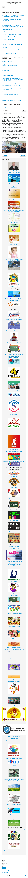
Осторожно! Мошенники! (8, 29)
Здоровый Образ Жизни (14, 626)
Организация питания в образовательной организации (12, 97)
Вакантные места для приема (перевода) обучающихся (12, 88)
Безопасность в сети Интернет (9, 53)
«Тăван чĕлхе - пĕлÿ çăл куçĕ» (14, 343)
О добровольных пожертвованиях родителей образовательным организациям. (13, 16)
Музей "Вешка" (14, 487)
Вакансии (4, 47)
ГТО (14, 705)
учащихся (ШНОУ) (14, 595)
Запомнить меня (6, 866)
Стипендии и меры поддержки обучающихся (12, 91)
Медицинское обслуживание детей (14, 740)
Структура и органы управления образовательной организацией (10, 64)
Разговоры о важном (14, 532)
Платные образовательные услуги (10, 83)
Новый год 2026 (14, 244)
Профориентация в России (14, 390)
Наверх (24, 875)
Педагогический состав (7, 75)
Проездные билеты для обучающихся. (11, 23)
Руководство (5, 73)
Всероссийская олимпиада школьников (14, 434)
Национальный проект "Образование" (14, 319)
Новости (10, 112)
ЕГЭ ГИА (14, 765)
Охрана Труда (14, 380)
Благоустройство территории (14, 271)
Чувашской (11, 565)
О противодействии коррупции (14, 743)
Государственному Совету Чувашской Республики (14, 186)
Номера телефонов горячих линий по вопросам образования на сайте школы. (13, 50)
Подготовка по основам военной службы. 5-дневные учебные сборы (14, 779)
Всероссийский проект (14, 546)
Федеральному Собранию (14, 172)
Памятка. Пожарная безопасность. (10, 39)
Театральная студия (14, 499)
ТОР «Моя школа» (14, 414)
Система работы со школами (14, 647)
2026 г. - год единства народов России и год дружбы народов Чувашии (14, 210)
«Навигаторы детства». (14, 548)
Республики (17, 565)
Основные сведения (7, 61)
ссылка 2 (20, 658)
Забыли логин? (5, 871)
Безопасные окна (6, 42)
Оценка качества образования (14, 366)
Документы (5, 67)
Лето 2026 (14, 638)
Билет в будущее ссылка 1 (11, 658)
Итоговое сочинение (14, 398)
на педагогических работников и (14, 563)
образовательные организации (14, 564)
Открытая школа (14, 738)
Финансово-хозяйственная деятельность (12, 85)
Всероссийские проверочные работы (14, 354)
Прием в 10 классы (14, 604)
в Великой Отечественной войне (14, 451)
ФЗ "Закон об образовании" (14, 199)
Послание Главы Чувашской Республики (14, 184)
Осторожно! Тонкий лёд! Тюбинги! (10, 37)
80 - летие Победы (14, 449)
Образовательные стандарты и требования (12, 100)
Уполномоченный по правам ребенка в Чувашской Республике (14, 259)
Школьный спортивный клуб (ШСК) (14, 613)
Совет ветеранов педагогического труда (13, 850)
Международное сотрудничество (10, 94)
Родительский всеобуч (14, 429)
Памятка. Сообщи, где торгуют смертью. (12, 34)
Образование (5, 70)
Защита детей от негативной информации (12, 44)
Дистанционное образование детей (14, 330)
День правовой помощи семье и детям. (14, 758)
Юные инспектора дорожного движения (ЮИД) (14, 829)
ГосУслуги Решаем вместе (11, 299)
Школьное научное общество (14, 593)
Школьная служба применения (14, 793)
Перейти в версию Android (16, 299)
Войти (4, 868)
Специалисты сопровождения (14, 233)
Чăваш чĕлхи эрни (14, 723)
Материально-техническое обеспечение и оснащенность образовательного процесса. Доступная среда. (12, 79)
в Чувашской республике (14, 681)
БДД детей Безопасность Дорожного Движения (13, 31)
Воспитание (14, 476)
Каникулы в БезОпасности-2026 (10, 107)
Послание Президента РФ (14, 170)
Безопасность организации (14, 736)
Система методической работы (14, 679)
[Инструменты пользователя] (24, 111)
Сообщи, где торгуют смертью (14, 804)
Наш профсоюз (14, 814)
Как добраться (14, 222)
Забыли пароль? (5, 872)
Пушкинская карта (14, 520)
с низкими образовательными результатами (14, 649)
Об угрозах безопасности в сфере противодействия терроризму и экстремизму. (13, 26)
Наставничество (14, 581)
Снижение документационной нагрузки (14, 561)
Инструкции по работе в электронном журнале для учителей (13, 19)
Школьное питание (14, 695)
